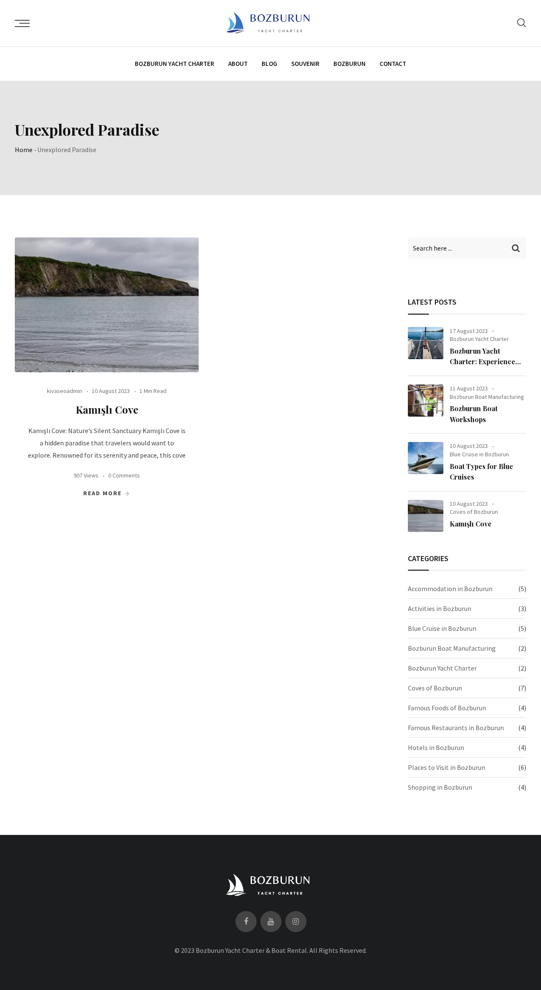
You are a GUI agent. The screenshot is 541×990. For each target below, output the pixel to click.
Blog (269, 64)
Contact (393, 64)
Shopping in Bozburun (440, 787)
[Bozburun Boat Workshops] (425, 401)
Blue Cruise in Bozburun (479, 454)
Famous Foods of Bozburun (447, 708)
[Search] (521, 22)
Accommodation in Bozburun (450, 588)
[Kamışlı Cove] (425, 516)
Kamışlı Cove (107, 409)
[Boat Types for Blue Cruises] (425, 458)
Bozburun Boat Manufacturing (487, 397)
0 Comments (124, 475)
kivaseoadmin (64, 391)
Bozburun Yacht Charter (174, 64)
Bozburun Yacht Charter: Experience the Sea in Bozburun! (483, 361)
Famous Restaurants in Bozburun (456, 727)
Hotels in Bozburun (436, 747)
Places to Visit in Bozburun (446, 767)
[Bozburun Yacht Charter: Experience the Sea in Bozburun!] (425, 343)
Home (24, 149)
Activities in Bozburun (439, 608)
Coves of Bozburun (474, 511)
